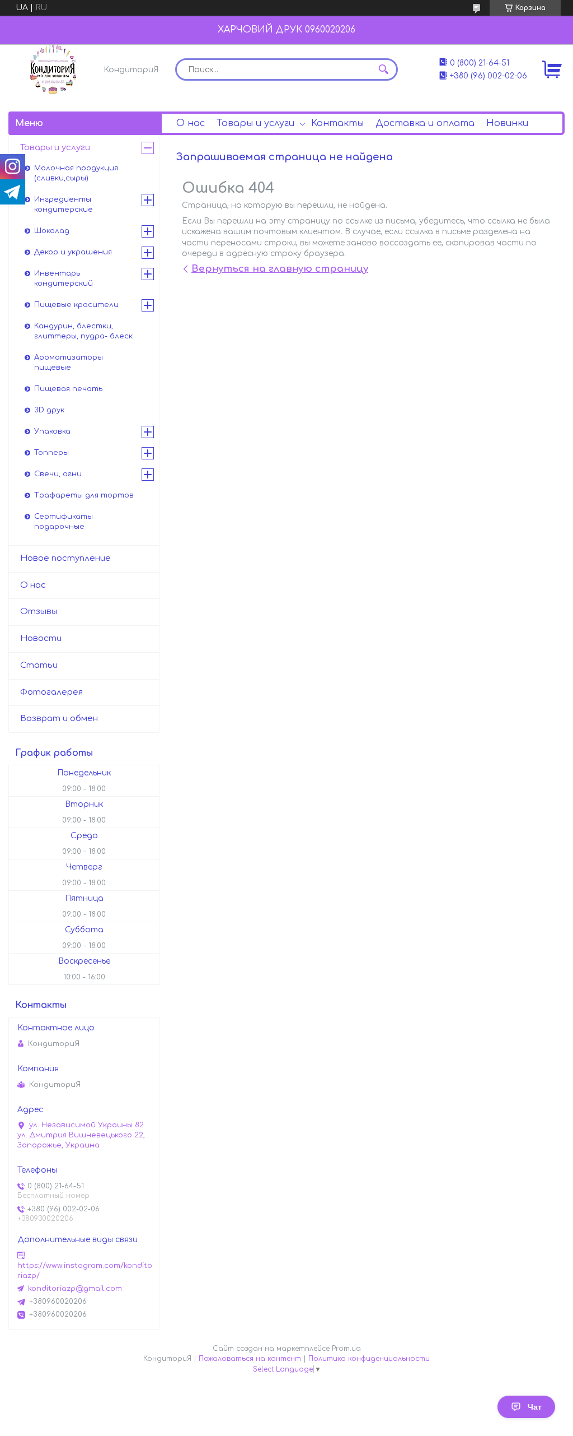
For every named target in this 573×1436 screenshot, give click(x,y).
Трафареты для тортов (84, 495)
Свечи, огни (58, 474)
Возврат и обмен (59, 718)
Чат (535, 1406)
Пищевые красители (76, 305)
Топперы (51, 453)
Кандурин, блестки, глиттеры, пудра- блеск (83, 331)
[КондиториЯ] (53, 69)
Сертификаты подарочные (63, 522)
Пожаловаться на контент (250, 1359)
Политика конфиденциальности (369, 1359)
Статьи (39, 665)
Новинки (507, 123)
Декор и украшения (73, 252)
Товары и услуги (255, 123)
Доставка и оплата (425, 123)
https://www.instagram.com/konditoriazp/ (84, 1271)
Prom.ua (346, 1349)
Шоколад (51, 231)
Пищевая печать (68, 389)
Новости (41, 638)
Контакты (337, 123)
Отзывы (39, 611)
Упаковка (52, 431)
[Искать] (384, 69)
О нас (190, 123)
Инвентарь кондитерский (63, 278)
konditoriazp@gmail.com (75, 1289)
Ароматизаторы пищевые (68, 362)
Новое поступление (65, 558)
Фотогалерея (51, 692)
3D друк (49, 410)
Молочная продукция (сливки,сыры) (76, 173)
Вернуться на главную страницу (279, 268)
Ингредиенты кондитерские (63, 204)
